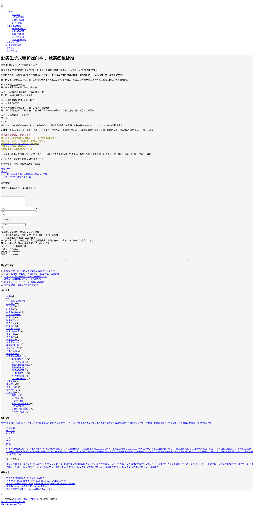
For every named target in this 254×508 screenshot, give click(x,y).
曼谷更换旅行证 (136, 423)
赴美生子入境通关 (20, 403)
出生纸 (9, 309)
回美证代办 (11, 320)
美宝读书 (10, 381)
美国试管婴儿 (12, 340)
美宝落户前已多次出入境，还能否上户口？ (48, 467)
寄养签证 (10, 323)
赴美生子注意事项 (20, 409)
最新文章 (10, 428)
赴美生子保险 (18, 20)
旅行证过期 (148, 423)
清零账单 (10, 326)
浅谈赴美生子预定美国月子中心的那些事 (176, 464)
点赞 (3, 169)
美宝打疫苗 (11, 351)
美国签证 (10, 48)
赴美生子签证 (18, 17)
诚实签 (4, 171)
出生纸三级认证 (13, 312)
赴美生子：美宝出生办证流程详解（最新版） (25, 282)
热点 (8, 441)
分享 (8, 169)
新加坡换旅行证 (19, 40)
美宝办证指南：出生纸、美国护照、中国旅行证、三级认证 (31, 274)
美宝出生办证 (12, 342)
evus (8, 298)
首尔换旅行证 (18, 31)
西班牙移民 (11, 390)
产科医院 (10, 306)
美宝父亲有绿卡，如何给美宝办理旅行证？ (26, 464)
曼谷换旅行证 (18, 367)
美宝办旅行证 (205, 423)
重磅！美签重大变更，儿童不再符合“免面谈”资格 (197, 451)
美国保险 (10, 337)
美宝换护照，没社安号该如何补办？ (21, 285)
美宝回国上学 (12, 345)
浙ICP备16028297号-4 (11, 504)
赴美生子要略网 (22, 499)
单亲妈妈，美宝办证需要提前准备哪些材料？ (25, 276)
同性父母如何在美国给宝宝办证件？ (105, 464)
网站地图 (35, 499)
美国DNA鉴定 (13, 331)
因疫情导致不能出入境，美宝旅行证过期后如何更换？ (29, 271)
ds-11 (8, 296)
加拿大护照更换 (13, 315)
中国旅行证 (75, 423)
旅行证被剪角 (182, 423)
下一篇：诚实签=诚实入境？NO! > (17, 177)
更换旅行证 (117, 423)
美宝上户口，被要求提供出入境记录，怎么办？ (91, 467)
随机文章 (10, 433)
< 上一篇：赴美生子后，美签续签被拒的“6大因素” (24, 174)
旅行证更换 (36, 423)
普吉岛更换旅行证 (20, 365)
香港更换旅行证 (19, 378)
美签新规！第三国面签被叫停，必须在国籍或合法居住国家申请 (113, 449)
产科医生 (10, 303)
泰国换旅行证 (18, 34)
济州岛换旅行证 (19, 28)
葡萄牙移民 (11, 51)
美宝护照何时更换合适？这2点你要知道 (22, 279)
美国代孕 (10, 334)
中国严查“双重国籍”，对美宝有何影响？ (25, 449)
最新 (8, 438)
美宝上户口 (17, 23)
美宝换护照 (158, 423)
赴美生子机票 (18, 406)
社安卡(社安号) (13, 328)
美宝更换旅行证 (13, 26)
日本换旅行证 (18, 37)
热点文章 (10, 430)
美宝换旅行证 (193, 423)
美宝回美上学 (12, 348)
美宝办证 (16, 15)
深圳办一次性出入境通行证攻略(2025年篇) (114, 451)
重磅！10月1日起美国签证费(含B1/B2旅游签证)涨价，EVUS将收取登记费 (59, 451)
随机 (8, 444)
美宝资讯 (10, 384)
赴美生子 (10, 12)
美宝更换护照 (12, 42)
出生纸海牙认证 (13, 45)
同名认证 (10, 317)
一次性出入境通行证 (15, 301)
